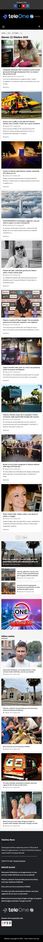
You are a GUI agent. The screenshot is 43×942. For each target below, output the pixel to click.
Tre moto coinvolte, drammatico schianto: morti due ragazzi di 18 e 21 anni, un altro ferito (19, 892)
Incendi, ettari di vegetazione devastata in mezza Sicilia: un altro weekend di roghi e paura (28, 587)
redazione (7, 126)
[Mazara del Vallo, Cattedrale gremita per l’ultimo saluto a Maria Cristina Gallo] (21, 254)
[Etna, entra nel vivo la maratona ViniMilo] (21, 730)
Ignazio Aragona (19, 861)
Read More (6, 87)
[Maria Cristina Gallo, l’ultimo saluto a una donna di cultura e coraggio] (21, 497)
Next (25, 537)
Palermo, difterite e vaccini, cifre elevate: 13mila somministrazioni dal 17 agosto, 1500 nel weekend (28, 573)
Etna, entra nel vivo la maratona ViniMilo (16, 746)
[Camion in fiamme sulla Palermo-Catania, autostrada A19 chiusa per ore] (21, 155)
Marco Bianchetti (9, 76)
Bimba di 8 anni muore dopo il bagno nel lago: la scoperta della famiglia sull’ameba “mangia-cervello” (21, 899)
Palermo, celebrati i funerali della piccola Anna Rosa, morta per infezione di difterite (19, 880)
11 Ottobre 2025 (20, 76)
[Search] (39, 26)
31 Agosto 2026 (16, 564)
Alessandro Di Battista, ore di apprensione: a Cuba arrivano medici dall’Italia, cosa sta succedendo (19, 873)
